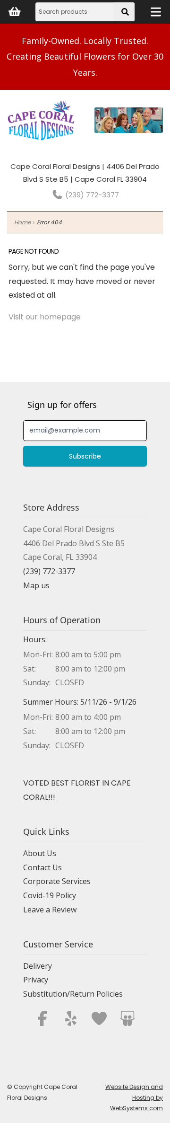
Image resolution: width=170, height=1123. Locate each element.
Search (126, 15)
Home (22, 222)
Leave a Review (49, 909)
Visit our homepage (44, 316)
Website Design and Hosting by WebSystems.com (134, 1097)
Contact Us (42, 867)
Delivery (37, 966)
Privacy (35, 979)
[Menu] (156, 12)
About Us (39, 853)
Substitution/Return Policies (73, 994)
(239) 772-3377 (91, 195)
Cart (14, 12)
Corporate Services (57, 881)
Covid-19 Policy (49, 895)
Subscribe (85, 456)
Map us (36, 585)
